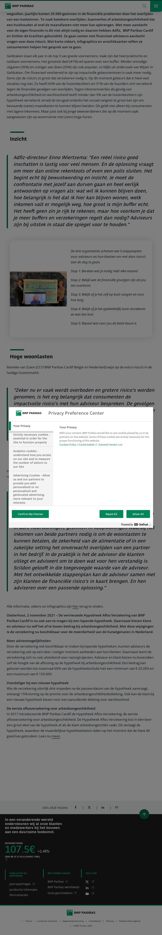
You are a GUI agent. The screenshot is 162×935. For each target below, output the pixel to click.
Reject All (111, 514)
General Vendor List (110, 444)
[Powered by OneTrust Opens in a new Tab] (136, 525)
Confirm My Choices (30, 514)
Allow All (138, 514)
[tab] (31, 426)
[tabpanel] (104, 437)
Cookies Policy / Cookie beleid (76, 444)
